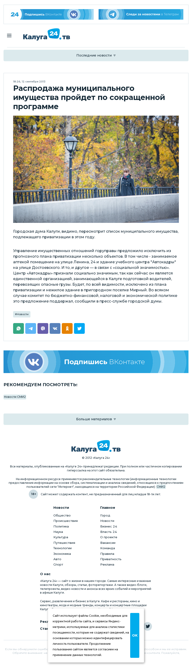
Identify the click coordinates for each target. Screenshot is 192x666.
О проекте (108, 537)
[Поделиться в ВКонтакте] (55, 328)
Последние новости (94, 55)
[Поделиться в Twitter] (79, 328)
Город (105, 515)
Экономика (62, 554)
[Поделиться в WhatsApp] (18, 328)
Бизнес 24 (108, 526)
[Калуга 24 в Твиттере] (147, 626)
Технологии (62, 548)
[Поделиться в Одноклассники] (67, 328)
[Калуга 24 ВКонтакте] (51, 14)
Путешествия (64, 543)
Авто (57, 559)
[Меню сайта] (9, 35)
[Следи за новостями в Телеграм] (141, 14)
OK (134, 635)
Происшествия (65, 521)
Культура (60, 537)
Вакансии (107, 543)
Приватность (111, 559)
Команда (107, 548)
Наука (58, 532)
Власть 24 (108, 532)
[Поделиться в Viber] (43, 328)
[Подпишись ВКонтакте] (96, 361)
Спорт (58, 564)
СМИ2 (161, 486)
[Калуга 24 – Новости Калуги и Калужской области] (46, 34)
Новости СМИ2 (15, 397)
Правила (107, 554)
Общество (62, 515)
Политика (61, 526)
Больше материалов (94, 419)
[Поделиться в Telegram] (30, 328)
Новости (23, 314)
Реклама (107, 564)
